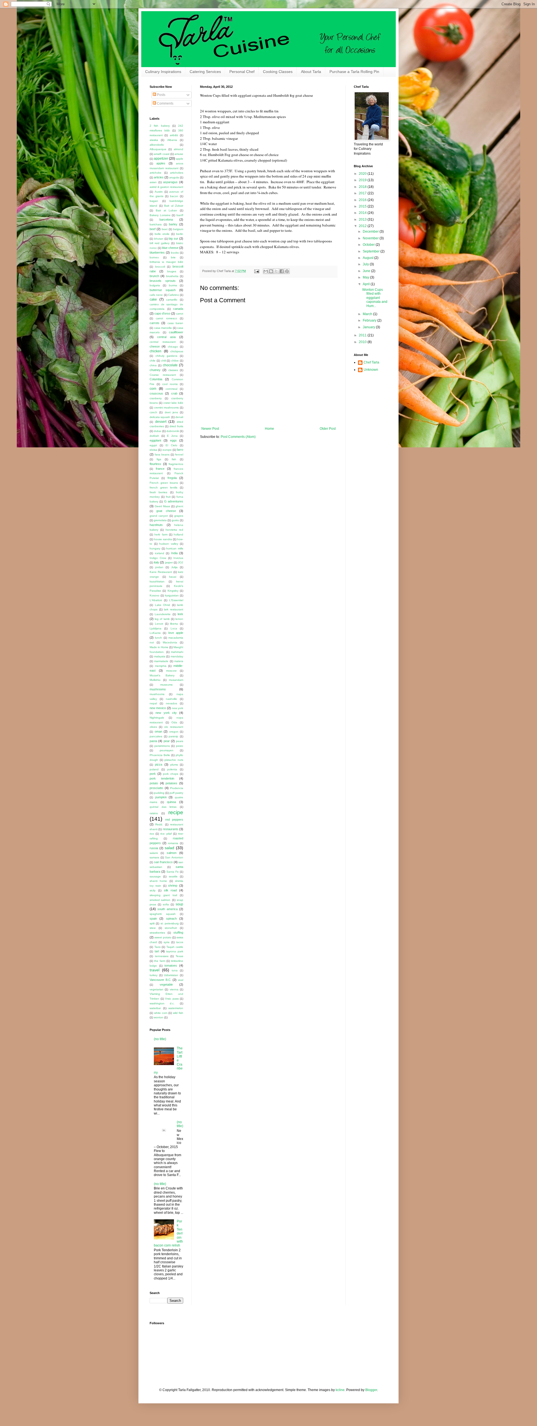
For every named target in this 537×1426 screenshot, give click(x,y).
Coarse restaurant (163, 374)
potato (154, 783)
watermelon (175, 1008)
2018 (363, 187)
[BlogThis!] (271, 271)
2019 (363, 180)
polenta (172, 769)
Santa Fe (172, 871)
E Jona (172, 435)
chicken (155, 351)
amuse (179, 153)
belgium (178, 229)
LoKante (155, 632)
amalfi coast (161, 153)
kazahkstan (157, 581)
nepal (153, 703)
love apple (175, 632)
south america (167, 909)
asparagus (170, 182)
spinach (171, 918)
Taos (157, 946)
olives (153, 726)
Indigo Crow (158, 557)
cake (153, 299)
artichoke (155, 172)
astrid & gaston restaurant (166, 186)
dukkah (154, 435)
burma (173, 285)
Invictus (178, 557)
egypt (153, 445)
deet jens (171, 412)
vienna (174, 989)
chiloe (175, 360)
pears (179, 741)
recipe (175, 812)
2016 (363, 200)
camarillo (171, 299)
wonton (158, 1017)
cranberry (156, 398)
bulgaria (155, 285)
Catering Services (205, 71)
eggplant (155, 440)
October (369, 245)
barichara (156, 224)
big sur (173, 238)
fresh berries (158, 492)
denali (179, 417)
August (368, 258)
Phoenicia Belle (160, 755)
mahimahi (177, 651)
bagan (154, 200)
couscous (156, 393)
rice (152, 833)
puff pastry (176, 792)
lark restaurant (173, 609)
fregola (172, 478)
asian (153, 182)
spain (153, 918)
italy (156, 562)
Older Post (328, 429)
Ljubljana (155, 628)
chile (153, 360)
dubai (157, 431)
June (367, 271)
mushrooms (158, 689)
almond (178, 149)
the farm (159, 960)
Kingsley (173, 590)
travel (154, 970)
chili (163, 360)
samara (154, 857)
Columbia (156, 379)
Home (269, 429)
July (366, 264)
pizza (158, 764)
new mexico (158, 708)
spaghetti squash (163, 913)
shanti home (158, 880)
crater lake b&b (173, 402)
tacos (179, 942)
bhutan (158, 238)
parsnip (173, 736)
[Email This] (265, 271)
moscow (171, 670)
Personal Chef (242, 71)
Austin (159, 191)
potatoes (171, 783)
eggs (173, 440)
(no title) (160, 1039)
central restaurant (163, 341)
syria (166, 942)
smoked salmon (160, 899)
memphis (160, 665)
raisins (154, 813)
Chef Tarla (371, 362)
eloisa (153, 449)
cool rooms (170, 384)
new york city (166, 712)
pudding (159, 792)
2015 (363, 206)
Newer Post (210, 429)
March (368, 314)
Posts (160, 95)
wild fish (178, 1012)
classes (173, 370)
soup (179, 904)
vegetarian (156, 989)
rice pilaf (165, 833)
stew (153, 927)
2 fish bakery (160, 125)
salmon (171, 852)
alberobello (157, 144)
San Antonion (174, 857)
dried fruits (176, 426)
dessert (160, 422)
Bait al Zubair (173, 205)
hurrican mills (174, 548)
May (366, 277)
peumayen (166, 750)
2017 (363, 193)
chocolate (170, 365)
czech (153, 412)
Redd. (159, 824)
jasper (169, 562)
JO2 (180, 562)
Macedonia (170, 642)
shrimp (172, 885)
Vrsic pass (172, 998)
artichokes (176, 172)
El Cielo (171, 445)
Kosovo (154, 595)
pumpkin (161, 797)
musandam (176, 679)
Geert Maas (162, 506)
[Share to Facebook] (281, 271)
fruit (168, 496)
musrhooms (157, 694)
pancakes (156, 736)
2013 (363, 219)
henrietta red (174, 529)
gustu (175, 520)
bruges (171, 271)
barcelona (166, 219)
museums (166, 684)
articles (159, 177)
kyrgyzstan (172, 595)
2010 (363, 342)
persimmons (162, 745)
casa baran (175, 323)
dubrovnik (172, 431)
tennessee (162, 956)
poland (154, 769)
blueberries (157, 252)
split (152, 923)
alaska (154, 139)
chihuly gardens (167, 355)
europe (167, 449)
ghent (179, 506)
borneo (154, 257)
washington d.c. (162, 1003)
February (370, 320)
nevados (171, 703)
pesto (179, 745)
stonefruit (171, 927)
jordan (159, 567)
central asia (166, 337)
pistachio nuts (173, 759)
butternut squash (163, 290)
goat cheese (166, 511)
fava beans (162, 454)
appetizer (161, 158)
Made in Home (159, 647)
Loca (174, 628)
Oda (174, 722)
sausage (155, 876)
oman (158, 731)
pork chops (170, 773)
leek (180, 614)
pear (167, 741)
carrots (154, 323)
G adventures (173, 501)
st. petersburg (170, 923)
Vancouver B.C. (160, 979)
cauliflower (176, 332)
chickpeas (176, 351)
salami (154, 852)
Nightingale (157, 717)
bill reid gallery (159, 243)
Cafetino (173, 294)
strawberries (157, 932)
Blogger (371, 1390)
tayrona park (174, 951)
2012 (363, 226)
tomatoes (170, 965)
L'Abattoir (156, 600)
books (175, 252)
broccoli (160, 266)
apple (179, 158)
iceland (159, 553)
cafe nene (156, 294)
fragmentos (176, 464)
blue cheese (170, 247)
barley (173, 224)
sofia (166, 904)
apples (160, 163)
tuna (175, 970)
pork (153, 773)
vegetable (166, 984)
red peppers (174, 819)
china (153, 365)
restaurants (170, 829)
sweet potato (162, 937)
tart (157, 951)
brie (173, 257)
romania (173, 843)
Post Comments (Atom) (238, 437)
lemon (179, 618)
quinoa (171, 802)
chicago (173, 346)
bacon (174, 196)
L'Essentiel (176, 600)
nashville (171, 698)
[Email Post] (256, 271)
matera (178, 661)
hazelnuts (156, 525)
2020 (363, 174)
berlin (179, 233)
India (174, 553)
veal (180, 979)
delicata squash (160, 417)
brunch (154, 276)
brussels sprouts (163, 280)
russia (154, 848)
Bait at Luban (166, 210)
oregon (173, 731)
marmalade (161, 661)
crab (174, 393)
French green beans (164, 482)
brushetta (172, 276)
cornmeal (171, 388)
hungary (155, 548)
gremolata (160, 520)
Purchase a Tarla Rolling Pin (354, 71)
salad (169, 848)
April (367, 284)
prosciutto (156, 788)
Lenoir (159, 623)
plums (174, 764)
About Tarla (311, 71)
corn (153, 389)
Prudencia (176, 788)
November (371, 238)
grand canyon (159, 515)
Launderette (163, 614)
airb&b (174, 135)
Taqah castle (174, 946)
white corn (161, 1012)
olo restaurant (173, 726)
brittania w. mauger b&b (166, 261)
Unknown (371, 370)
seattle (173, 876)
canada (178, 308)
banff (179, 215)
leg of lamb (162, 618)
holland (178, 534)
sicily (153, 890)
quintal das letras (163, 806)
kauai (172, 576)
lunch (158, 637)
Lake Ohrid (162, 604)
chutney (155, 370)
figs (159, 459)
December (371, 231)
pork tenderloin (162, 778)
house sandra (163, 539)
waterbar (155, 1008)
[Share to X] (276, 271)
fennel (179, 454)
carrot (179, 313)
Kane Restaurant (161, 571)
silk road (170, 890)
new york (177, 708)
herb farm (160, 534)
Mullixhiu (155, 679)
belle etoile (162, 233)
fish (174, 459)
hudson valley (168, 543)
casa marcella (163, 327)
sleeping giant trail (163, 895)
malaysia (159, 656)
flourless (155, 464)
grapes (178, 515)
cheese (155, 346)
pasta (153, 741)
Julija (174, 567)
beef (153, 229)
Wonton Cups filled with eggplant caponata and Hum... (374, 298)
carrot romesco (166, 318)
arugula (174, 177)
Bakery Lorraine (160, 215)
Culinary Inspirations (163, 71)
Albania (172, 139)
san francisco (163, 862)
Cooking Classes (278, 71)
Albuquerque (158, 149)
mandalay (177, 656)
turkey (153, 975)
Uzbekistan (171, 975)
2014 (363, 213)
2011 (363, 335)
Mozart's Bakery (162, 675)
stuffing (178, 932)
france (160, 468)
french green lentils (163, 487)
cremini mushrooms (166, 407)
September (371, 251)
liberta (174, 623)
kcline (340, 1390)
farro (180, 449)
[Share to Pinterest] (287, 271)
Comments (164, 103)
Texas (179, 956)
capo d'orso (162, 313)
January (369, 327)
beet (165, 229)
